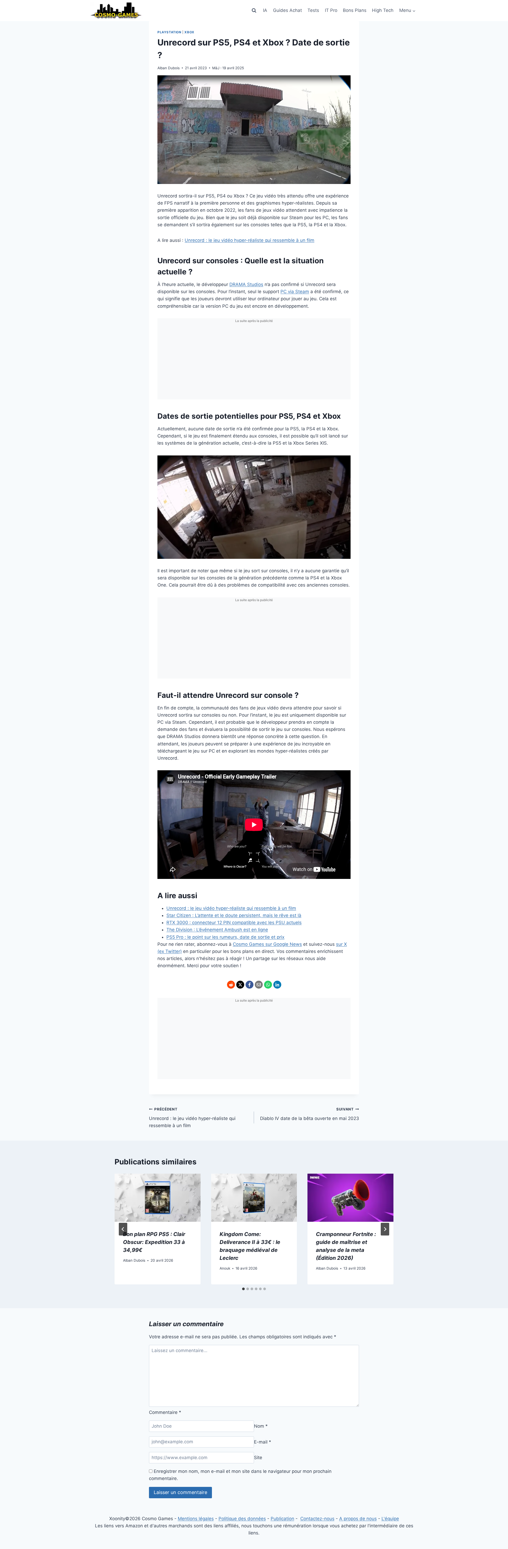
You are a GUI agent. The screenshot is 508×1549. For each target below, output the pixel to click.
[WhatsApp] (268, 985)
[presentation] (158, 1198)
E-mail (262, 1441)
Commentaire (165, 1412)
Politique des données (242, 1518)
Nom (261, 1426)
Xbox (189, 32)
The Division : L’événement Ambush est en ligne (217, 929)
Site (258, 1457)
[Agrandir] (343, 462)
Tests (313, 10)
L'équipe (390, 1518)
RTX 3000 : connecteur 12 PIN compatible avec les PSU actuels (234, 922)
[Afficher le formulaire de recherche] (254, 10)
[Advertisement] (254, 362)
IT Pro (331, 10)
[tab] (243, 1289)
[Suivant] (385, 1229)
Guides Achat (287, 10)
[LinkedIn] (277, 985)
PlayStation (169, 32)
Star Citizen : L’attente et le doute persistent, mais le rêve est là (233, 915)
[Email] (259, 985)
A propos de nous (358, 1518)
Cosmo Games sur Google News (267, 944)
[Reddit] (231, 985)
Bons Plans (354, 10)
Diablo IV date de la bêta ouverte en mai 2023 (309, 1114)
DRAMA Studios (246, 284)
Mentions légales (196, 1518)
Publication (282, 1518)
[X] (240, 985)
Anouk (225, 1268)
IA (265, 10)
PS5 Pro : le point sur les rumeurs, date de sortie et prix (225, 937)
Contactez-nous (317, 1518)
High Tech (382, 10)
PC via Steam (294, 291)
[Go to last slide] (123, 1229)
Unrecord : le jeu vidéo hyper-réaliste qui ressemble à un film (249, 240)
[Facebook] (249, 985)
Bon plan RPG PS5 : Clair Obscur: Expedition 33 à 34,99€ (154, 1242)
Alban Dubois (168, 68)
